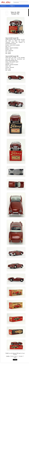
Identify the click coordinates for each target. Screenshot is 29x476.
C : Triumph (19, 356)
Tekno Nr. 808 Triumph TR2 (15, 13)
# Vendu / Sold (13, 356)
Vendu (9, 52)
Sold (10, 68)
